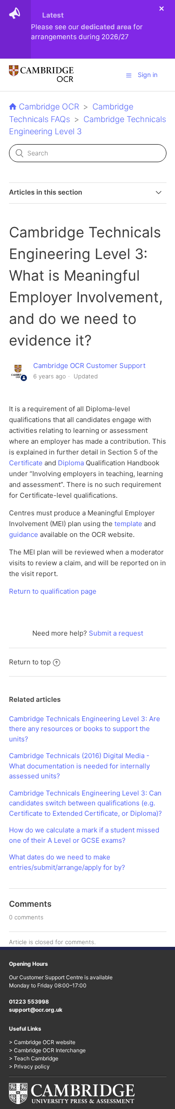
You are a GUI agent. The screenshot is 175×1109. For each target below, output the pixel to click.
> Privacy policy (29, 1066)
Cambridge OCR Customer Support (89, 365)
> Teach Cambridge (33, 1058)
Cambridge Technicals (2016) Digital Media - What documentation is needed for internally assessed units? (79, 765)
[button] (128, 75)
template (128, 523)
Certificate (26, 463)
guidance (23, 534)
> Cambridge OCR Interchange (47, 1050)
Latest (53, 15)
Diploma (71, 463)
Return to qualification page (52, 591)
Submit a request (116, 633)
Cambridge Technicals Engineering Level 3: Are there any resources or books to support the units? (84, 728)
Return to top (30, 662)
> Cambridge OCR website (42, 1042)
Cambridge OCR (49, 106)
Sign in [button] (148, 74)
